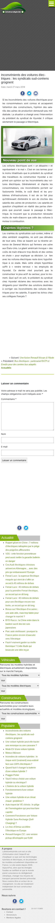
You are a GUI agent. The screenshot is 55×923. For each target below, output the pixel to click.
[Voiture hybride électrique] (13, 7)
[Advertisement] (27, 42)
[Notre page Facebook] (19, 528)
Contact (9, 912)
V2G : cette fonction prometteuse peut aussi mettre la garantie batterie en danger (22, 557)
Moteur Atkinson (13, 753)
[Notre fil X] (21, 901)
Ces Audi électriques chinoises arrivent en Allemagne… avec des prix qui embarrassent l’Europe (21, 568)
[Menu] (51, 3)
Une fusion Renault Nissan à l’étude (37, 358)
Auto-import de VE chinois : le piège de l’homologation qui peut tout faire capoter (22, 808)
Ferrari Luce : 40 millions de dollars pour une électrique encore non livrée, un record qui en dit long (22, 602)
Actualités (6, 368)
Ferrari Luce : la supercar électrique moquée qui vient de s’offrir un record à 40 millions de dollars (22, 579)
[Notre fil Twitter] (26, 528)
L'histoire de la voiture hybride (19, 786)
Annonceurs (11, 915)
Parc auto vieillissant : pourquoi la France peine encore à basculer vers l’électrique (21, 635)
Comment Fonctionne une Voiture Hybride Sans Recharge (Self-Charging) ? (21, 819)
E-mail (4, 446)
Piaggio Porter (12, 775)
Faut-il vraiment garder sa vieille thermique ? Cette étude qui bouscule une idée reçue (20, 646)
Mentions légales (13, 918)
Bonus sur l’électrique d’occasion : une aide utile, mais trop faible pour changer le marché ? (22, 613)
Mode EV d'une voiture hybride (20, 749)
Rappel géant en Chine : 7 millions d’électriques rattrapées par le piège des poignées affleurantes (22, 546)
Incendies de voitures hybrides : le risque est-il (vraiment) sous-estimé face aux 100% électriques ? (21, 760)
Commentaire (8, 399)
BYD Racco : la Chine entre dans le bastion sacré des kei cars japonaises (22, 624)
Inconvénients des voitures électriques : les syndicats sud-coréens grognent (19, 734)
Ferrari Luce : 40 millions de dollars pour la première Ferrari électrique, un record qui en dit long (22, 591)
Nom (3, 434)
